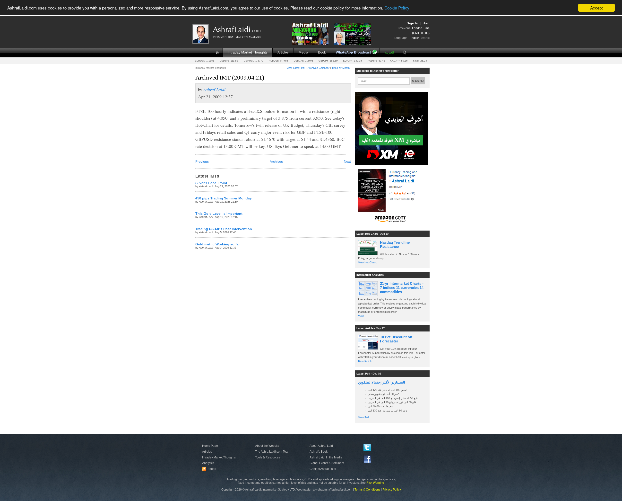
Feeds (210, 469)
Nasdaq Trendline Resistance (395, 244)
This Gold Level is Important (218, 213)
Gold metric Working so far (217, 244)
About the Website (267, 445)
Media (303, 52)
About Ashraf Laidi (322, 445)
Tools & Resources (267, 457)
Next (347, 161)
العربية (389, 52)
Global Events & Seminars (327, 463)
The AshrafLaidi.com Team (272, 451)
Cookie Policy (396, 8)
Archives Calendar (318, 67)
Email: (363, 81)
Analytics (208, 463)
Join (426, 23)
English (415, 38)
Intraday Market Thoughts (248, 52)
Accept (596, 8)
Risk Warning (375, 482)
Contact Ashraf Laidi (323, 469)
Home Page (210, 445)
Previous (202, 161)
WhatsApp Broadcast (353, 52)
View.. (361, 315)
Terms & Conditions (367, 489)
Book (322, 52)
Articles (283, 52)
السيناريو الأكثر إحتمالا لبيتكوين (381, 382)
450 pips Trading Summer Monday (223, 198)
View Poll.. (364, 417)
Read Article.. (366, 361)
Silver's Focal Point (211, 183)
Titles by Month (341, 67)
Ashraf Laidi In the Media (326, 457)
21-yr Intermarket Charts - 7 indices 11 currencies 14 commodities (401, 287)
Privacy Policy (391, 489)
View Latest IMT (296, 67)
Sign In (412, 23)
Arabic (425, 38)
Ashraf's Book (319, 451)
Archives (276, 161)
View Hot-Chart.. (368, 262)
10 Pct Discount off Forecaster (396, 339)
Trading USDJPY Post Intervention (223, 229)
